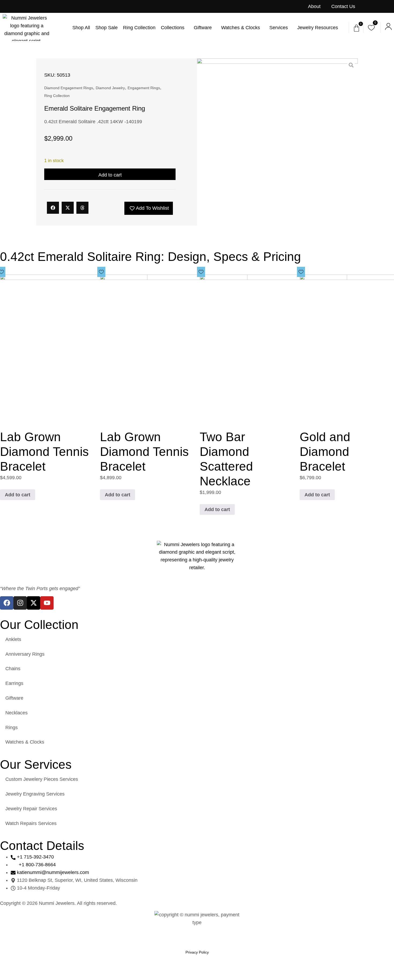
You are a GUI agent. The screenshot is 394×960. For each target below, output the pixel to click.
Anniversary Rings (24, 654)
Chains (12, 668)
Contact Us (343, 6)
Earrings (14, 683)
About (314, 6)
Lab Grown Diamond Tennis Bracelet (44, 451)
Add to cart (110, 175)
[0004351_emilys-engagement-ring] (277, 138)
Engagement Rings (144, 88)
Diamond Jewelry (110, 88)
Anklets (13, 639)
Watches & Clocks (24, 742)
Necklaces (16, 712)
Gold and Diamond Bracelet (325, 451)
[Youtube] (47, 603)
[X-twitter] (33, 603)
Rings (11, 727)
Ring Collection (57, 95)
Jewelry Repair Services (31, 808)
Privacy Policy (197, 952)
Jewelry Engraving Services (35, 794)
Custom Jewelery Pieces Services (41, 779)
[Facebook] (6, 603)
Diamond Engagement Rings (68, 88)
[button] (53, 208)
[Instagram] (20, 603)
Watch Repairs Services (31, 823)
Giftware (14, 698)
